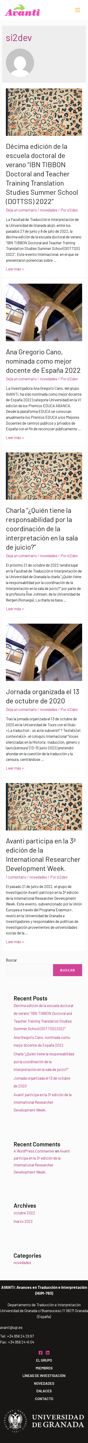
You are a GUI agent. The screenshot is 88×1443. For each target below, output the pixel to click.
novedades (48, 210)
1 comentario (16, 877)
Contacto (44, 1399)
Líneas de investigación (44, 1375)
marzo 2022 (23, 1221)
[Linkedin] (48, 1353)
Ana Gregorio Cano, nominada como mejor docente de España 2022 (43, 360)
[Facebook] (40, 1353)
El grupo (44, 1360)
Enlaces (44, 1391)
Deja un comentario (21, 210)
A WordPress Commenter (34, 1151)
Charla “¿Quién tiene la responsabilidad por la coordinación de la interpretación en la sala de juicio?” (42, 528)
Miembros (44, 1368)
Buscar (11, 960)
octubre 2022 (24, 1213)
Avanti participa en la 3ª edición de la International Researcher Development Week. (43, 1102)
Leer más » (15, 269)
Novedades (44, 1383)
